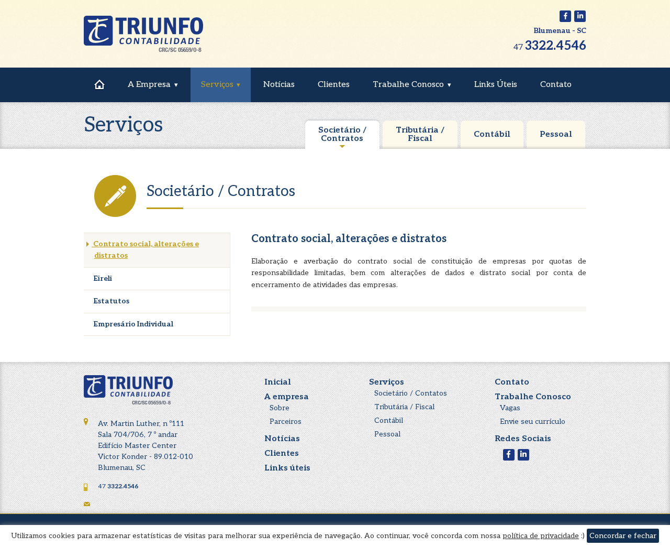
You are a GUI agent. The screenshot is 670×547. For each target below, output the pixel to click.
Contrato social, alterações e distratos (145, 249)
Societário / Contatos (410, 393)
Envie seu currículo (532, 421)
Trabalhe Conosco (408, 85)
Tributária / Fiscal (420, 134)
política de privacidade (540, 535)
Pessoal (556, 134)
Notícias (279, 85)
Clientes (334, 85)
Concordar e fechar (622, 535)
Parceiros (286, 421)
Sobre (279, 407)
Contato (556, 85)
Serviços (217, 85)
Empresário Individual (132, 324)
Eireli (102, 278)
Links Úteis (495, 85)
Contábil (492, 134)
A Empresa (149, 85)
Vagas (510, 407)
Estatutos (110, 301)
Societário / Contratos (342, 134)
